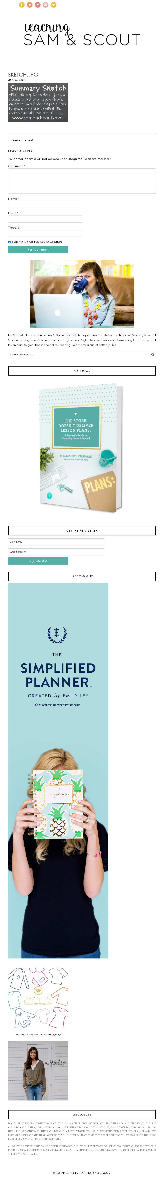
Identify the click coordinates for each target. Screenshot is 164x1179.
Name (13, 199)
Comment (16, 166)
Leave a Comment (22, 140)
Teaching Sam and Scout (82, 41)
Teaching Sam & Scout (95, 1173)
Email (13, 213)
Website (14, 227)
